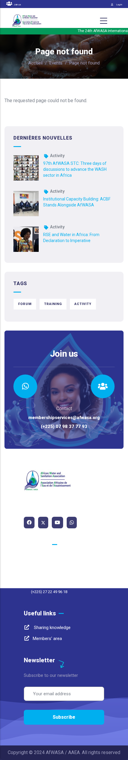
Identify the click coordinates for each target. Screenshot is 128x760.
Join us (17, 4)
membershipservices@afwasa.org (64, 417)
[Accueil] (27, 21)
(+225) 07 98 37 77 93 (64, 426)
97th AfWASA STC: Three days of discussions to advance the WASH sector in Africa (75, 169)
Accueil (35, 63)
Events (56, 63)
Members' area (47, 638)
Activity (57, 155)
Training (53, 304)
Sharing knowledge (52, 627)
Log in (119, 4)
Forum (25, 304)
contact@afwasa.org (53, 569)
